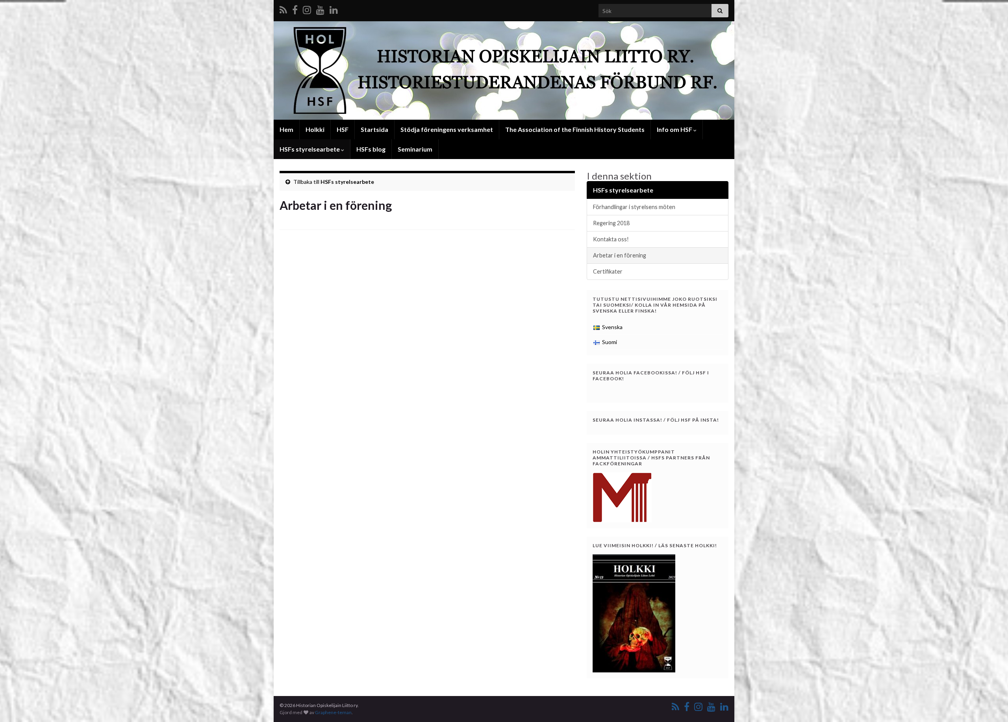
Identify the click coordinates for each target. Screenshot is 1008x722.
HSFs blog (370, 149)
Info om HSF (675, 129)
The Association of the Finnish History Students (575, 129)
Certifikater (608, 271)
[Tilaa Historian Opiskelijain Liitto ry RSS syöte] (283, 8)
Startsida (374, 129)
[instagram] (307, 8)
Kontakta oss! (611, 239)
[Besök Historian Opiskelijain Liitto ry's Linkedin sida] (334, 8)
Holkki (315, 129)
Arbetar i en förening (619, 255)
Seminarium (415, 149)
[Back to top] (990, 704)
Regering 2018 (611, 223)
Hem (286, 129)
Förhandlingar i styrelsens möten (634, 207)
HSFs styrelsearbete (310, 149)
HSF (342, 129)
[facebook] (295, 8)
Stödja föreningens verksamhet (446, 129)
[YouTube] (320, 8)
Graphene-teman (333, 712)
